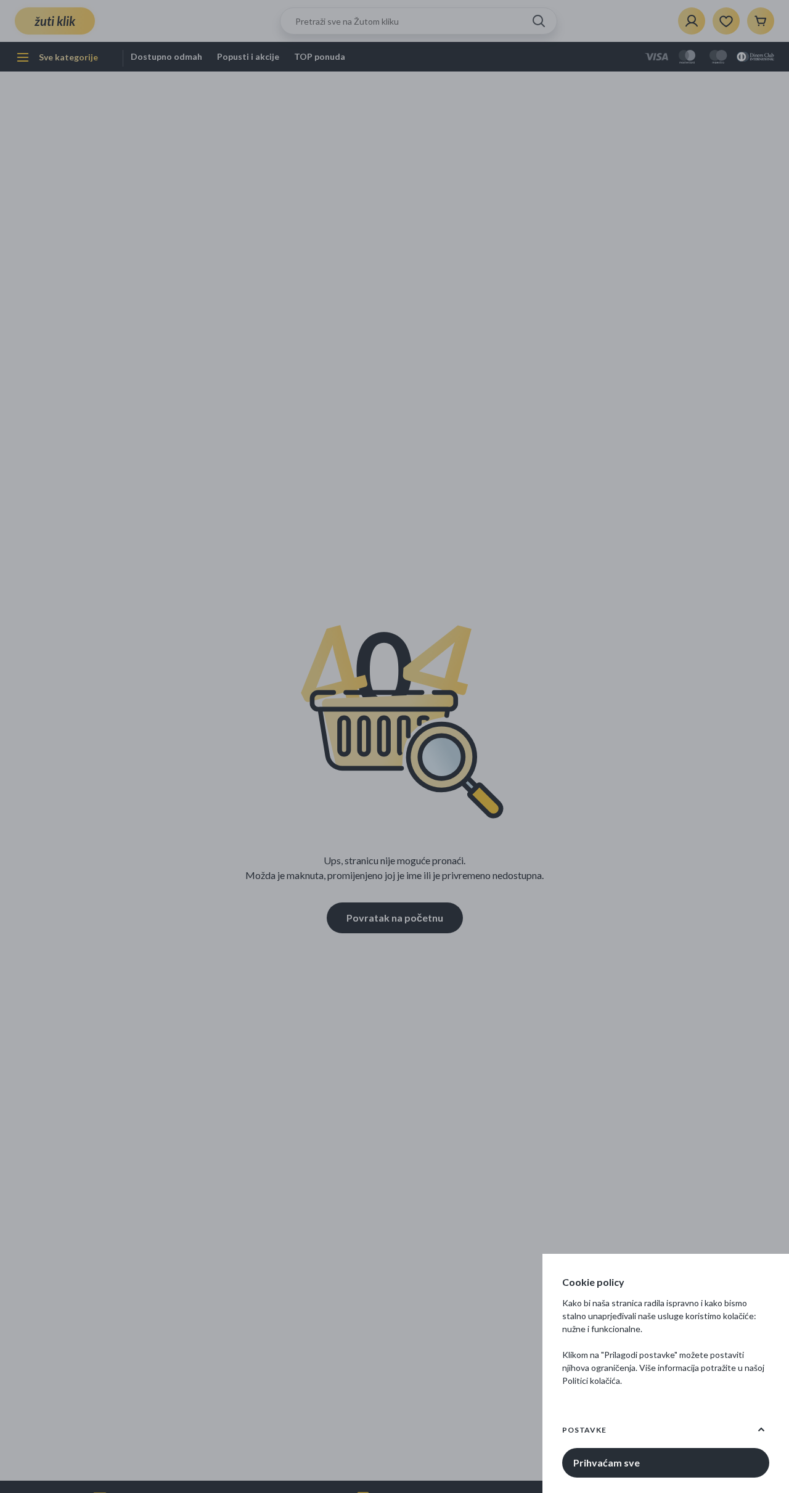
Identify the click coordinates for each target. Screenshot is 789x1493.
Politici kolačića (591, 1380)
